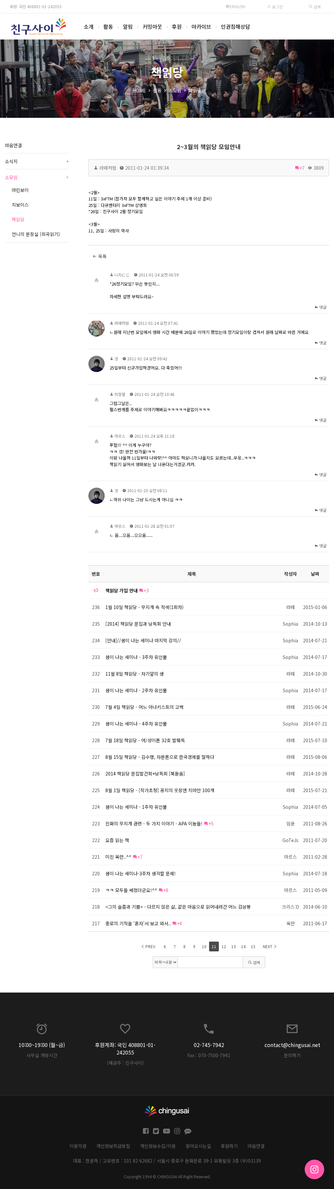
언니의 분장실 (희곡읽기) (36, 234)
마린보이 (20, 190)
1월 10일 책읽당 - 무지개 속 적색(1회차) (144, 607)
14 (243, 946)
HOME (139, 90)
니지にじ (121, 274)
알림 (128, 26)
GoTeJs (290, 840)
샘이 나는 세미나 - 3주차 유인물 (136, 657)
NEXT (268, 946)
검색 (316, 6)
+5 (211, 823)
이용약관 (77, 1146)
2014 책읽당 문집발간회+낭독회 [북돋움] (145, 773)
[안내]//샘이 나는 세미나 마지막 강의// (143, 640)
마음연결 (13, 145)
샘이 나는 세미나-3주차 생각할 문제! (140, 873)
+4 (179, 923)
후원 (177, 26)
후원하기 (229, 1146)
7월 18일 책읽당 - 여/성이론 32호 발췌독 (145, 740)
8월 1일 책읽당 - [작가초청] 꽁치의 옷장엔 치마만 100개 (159, 790)
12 (223, 946)
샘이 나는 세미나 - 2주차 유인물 (136, 690)
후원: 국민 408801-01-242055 (36, 6)
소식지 (37, 161)
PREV (149, 946)
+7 (302, 167)
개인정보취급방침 (113, 1146)
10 (204, 946)
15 (253, 946)
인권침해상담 (235, 26)
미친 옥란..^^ (118, 856)
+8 (165, 890)
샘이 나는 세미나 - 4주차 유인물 (136, 723)
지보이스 (20, 204)
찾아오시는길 (198, 1146)
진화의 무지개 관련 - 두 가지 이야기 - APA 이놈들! (154, 823)
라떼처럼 (107, 167)
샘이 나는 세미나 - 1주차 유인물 (136, 807)
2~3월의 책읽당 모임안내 (209, 146)
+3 (146, 590)
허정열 (119, 394)
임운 (290, 823)
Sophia (290, 623)
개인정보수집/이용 (158, 1146)
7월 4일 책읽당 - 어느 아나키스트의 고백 (144, 707)
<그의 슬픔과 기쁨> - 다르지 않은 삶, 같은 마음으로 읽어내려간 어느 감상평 (178, 906)
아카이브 (201, 26)
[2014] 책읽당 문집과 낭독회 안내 (138, 623)
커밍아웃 (152, 26)
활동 (108, 26)
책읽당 (195, 90)
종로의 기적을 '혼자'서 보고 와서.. (138, 923)
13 (233, 946)
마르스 (119, 436)
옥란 (290, 923)
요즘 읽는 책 (117, 840)
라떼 (290, 607)
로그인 (277, 6)
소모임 (175, 90)
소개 (89, 26)
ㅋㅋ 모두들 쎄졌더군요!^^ (131, 890)
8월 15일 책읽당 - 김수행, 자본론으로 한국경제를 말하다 (159, 757)
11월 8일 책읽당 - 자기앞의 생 (134, 673)
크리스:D (290, 906)
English (237, 6)
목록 (102, 256)
